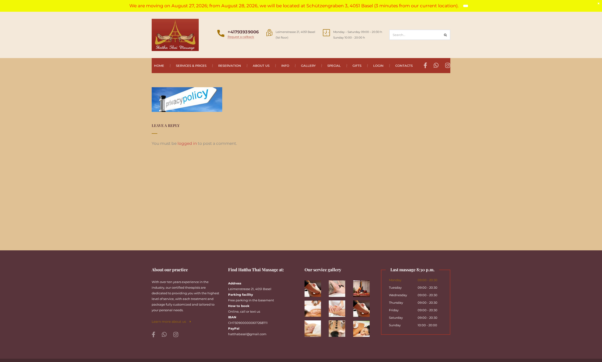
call (243, 311)
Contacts (404, 65)
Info (285, 65)
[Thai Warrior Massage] (363, 287)
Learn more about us (171, 321)
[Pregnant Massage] (315, 327)
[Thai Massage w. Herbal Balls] (363, 327)
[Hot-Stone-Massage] (339, 327)
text (253, 311)
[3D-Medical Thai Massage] (315, 287)
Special (334, 65)
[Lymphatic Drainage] (339, 307)
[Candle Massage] (315, 307)
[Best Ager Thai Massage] (339, 287)
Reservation (229, 65)
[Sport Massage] (363, 307)
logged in (187, 143)
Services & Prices (191, 65)
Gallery (308, 65)
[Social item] (153, 334)
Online (233, 311)
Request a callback (241, 37)
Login (378, 65)
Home (159, 65)
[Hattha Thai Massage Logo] (175, 34)
